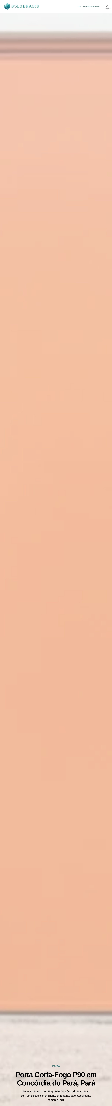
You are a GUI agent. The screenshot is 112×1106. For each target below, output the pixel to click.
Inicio (79, 6)
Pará (56, 1066)
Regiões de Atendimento (91, 6)
